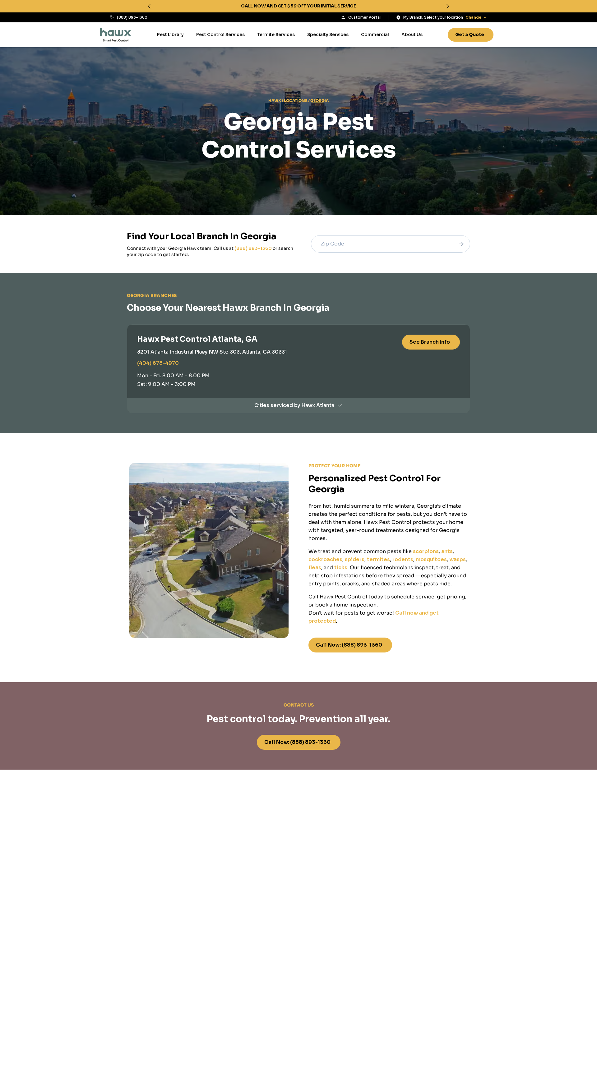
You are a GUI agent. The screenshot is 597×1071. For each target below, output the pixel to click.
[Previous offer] (149, 6)
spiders (354, 559)
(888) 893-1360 (132, 17)
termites (378, 559)
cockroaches (325, 559)
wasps (457, 559)
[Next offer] (448, 6)
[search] (461, 244)
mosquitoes (431, 559)
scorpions (426, 551)
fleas (314, 567)
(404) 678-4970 (158, 363)
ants (447, 551)
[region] (298, 6)
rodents (402, 559)
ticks (340, 567)
